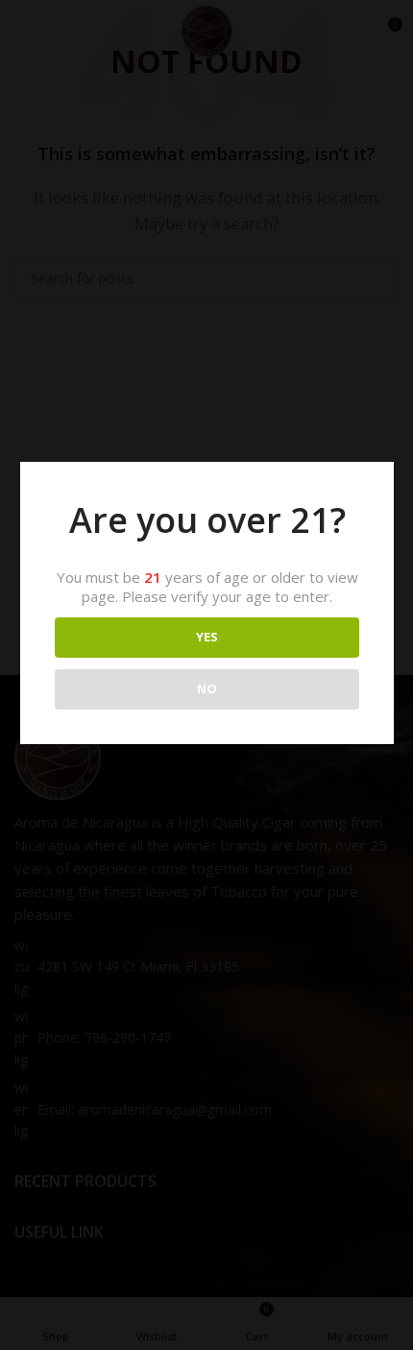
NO (207, 688)
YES (207, 636)
